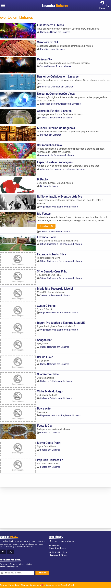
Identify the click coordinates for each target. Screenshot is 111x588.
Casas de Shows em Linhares (55, 32)
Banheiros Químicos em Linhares (56, 86)
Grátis (63, 555)
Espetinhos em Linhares (52, 49)
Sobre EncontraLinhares (63, 541)
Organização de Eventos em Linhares (59, 206)
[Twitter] (10, 552)
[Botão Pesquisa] (108, 5)
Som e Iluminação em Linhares (55, 66)
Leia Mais (45, 226)
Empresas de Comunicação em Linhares (60, 103)
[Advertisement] (22, 509)
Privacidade (14, 585)
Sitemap (24, 585)
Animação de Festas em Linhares (57, 155)
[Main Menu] (3, 5)
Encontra (55, 5)
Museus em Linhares (50, 134)
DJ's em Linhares (49, 186)
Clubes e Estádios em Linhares (56, 117)
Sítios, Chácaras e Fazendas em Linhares (61, 244)
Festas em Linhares (50, 432)
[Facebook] (3, 552)
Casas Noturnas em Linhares (54, 347)
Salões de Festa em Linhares (55, 231)
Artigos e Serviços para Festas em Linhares (62, 169)
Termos (3, 585)
